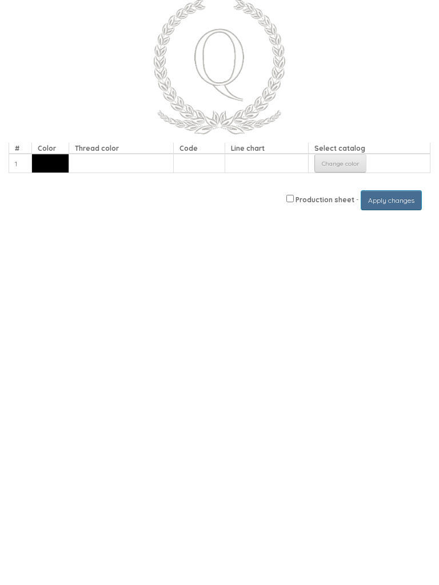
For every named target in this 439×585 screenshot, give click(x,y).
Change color (340, 163)
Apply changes (391, 200)
